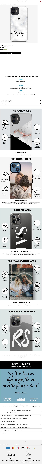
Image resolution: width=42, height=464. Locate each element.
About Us (27, 451)
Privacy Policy (28, 455)
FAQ (9, 451)
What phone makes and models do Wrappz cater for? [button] (12, 412)
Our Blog (27, 453)
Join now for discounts (4, 444)
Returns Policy (28, 454)
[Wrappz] (21, 1)
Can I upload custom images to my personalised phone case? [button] (14, 418)
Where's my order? (11, 454)
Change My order (11, 455)
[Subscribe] (41, 444)
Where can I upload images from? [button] (8, 421)
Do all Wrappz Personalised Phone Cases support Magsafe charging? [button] (15, 427)
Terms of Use (28, 456)
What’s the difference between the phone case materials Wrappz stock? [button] (16, 415)
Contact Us (10, 458)
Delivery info (10, 453)
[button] (21, 101)
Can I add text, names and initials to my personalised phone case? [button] (14, 424)
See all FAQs (3, 433)
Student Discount (29, 458)
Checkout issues (11, 456)
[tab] (21, 100)
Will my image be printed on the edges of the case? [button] (11, 430)
